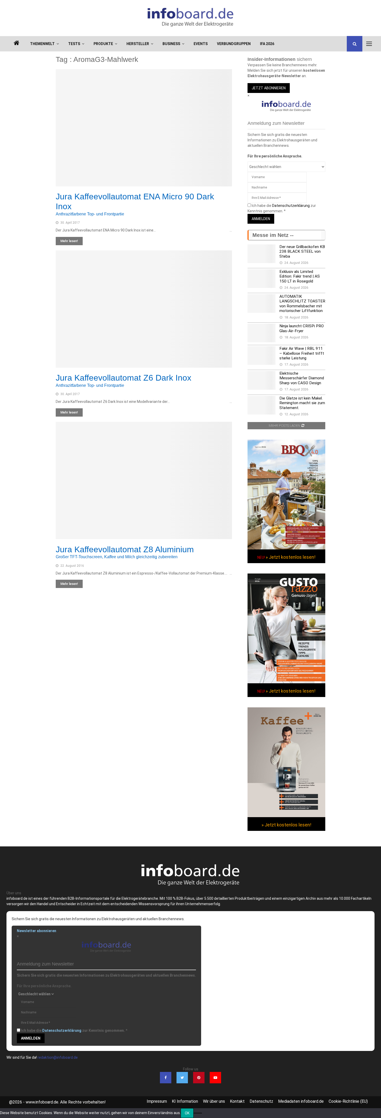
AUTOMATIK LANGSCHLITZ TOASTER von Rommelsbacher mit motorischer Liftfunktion (302, 303)
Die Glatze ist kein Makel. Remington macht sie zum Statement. (302, 403)
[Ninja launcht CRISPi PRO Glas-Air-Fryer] (262, 333)
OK (187, 1113)
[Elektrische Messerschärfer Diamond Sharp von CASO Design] (262, 380)
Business (171, 44)
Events (201, 44)
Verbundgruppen (234, 44)
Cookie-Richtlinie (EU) (348, 1101)
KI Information (185, 1101)
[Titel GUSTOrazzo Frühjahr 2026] (286, 682)
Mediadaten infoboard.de (301, 1101)
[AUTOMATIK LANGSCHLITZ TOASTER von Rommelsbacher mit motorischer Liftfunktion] (262, 303)
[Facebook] (165, 1077)
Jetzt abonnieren (269, 88)
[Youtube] (215, 1077)
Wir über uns (214, 1101)
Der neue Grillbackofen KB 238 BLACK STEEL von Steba (302, 251)
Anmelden (261, 219)
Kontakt (237, 1101)
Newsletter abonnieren (36, 931)
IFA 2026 (267, 44)
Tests (74, 44)
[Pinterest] (198, 1077)
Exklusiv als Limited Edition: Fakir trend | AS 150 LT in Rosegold (299, 276)
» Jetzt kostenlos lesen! (290, 557)
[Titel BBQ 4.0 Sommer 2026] (286, 548)
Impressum (157, 1101)
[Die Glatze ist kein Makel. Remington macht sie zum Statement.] (262, 405)
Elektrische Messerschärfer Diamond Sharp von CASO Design (301, 378)
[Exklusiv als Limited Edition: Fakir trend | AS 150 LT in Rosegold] (262, 278)
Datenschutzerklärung (291, 206)
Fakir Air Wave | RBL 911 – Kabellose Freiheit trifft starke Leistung (301, 353)
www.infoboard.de (42, 1102)
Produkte (103, 44)
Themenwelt (42, 44)
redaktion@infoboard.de (58, 1057)
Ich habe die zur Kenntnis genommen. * (74, 1030)
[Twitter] (182, 1077)
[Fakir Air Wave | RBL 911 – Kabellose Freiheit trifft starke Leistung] (262, 355)
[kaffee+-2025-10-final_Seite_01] (286, 816)
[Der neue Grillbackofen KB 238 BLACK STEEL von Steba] (262, 253)
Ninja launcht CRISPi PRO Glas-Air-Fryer (301, 328)
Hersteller (137, 44)
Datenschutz (261, 1101)
